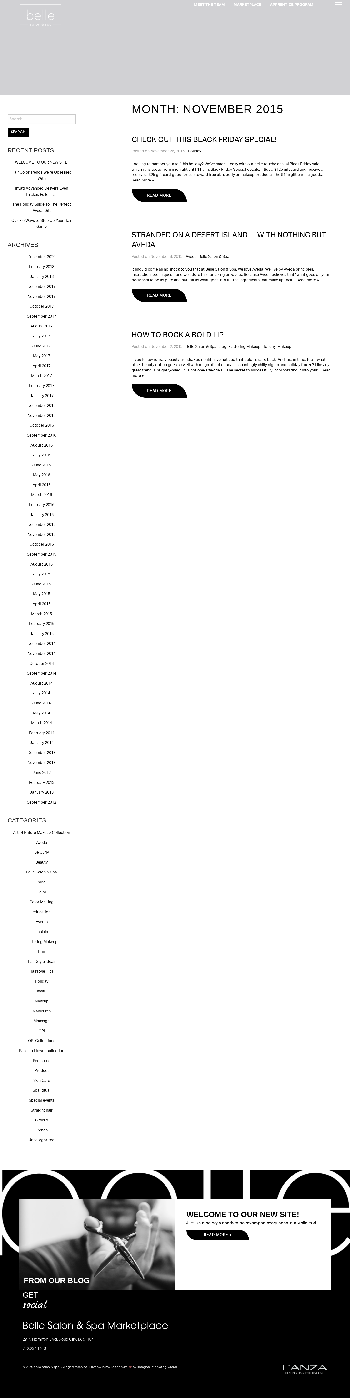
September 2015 (41, 554)
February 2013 (41, 782)
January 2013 (42, 792)
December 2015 (41, 524)
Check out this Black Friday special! (204, 140)
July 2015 (41, 574)
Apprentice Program (291, 5)
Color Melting (42, 902)
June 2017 (41, 346)
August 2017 (41, 326)
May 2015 (41, 594)
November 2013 (41, 763)
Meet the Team (209, 5)
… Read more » (305, 280)
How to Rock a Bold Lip (178, 335)
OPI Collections (41, 1041)
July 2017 (41, 336)
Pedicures (41, 1061)
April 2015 (41, 604)
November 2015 (41, 535)
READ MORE (159, 195)
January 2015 (42, 634)
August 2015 (41, 564)
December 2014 (41, 643)
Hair (41, 952)
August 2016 (41, 445)
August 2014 (41, 683)
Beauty (41, 862)
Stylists (41, 1120)
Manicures (41, 1011)
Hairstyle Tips (42, 971)
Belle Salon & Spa (41, 872)
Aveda (41, 843)
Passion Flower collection (41, 1051)
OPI (42, 1031)
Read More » (217, 1235)
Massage (42, 1021)
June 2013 (41, 772)
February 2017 (41, 386)
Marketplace (247, 5)
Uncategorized (42, 1140)
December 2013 (41, 753)
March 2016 (41, 495)
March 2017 (41, 376)
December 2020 (41, 257)
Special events (42, 1100)
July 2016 (41, 455)
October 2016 (42, 425)
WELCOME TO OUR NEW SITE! (41, 162)
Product (42, 1071)
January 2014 (42, 743)
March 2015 (41, 614)
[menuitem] (209, 4)
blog (42, 882)
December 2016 (41, 406)
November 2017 (41, 297)
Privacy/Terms (99, 1367)
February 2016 (41, 505)
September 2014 (41, 673)
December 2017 (41, 287)
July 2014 (41, 693)
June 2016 (41, 465)
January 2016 (42, 515)
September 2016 (41, 435)
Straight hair (42, 1110)
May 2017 (41, 356)
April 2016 (41, 485)
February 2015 (41, 624)
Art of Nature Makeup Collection (41, 833)
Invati (41, 991)
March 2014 (41, 723)
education (41, 912)
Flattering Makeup (41, 942)
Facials (41, 932)
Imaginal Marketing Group (157, 1367)
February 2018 (41, 267)
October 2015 (42, 544)
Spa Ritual (41, 1090)
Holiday (41, 981)
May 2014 (41, 713)
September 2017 (41, 316)
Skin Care (41, 1081)
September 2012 (41, 802)
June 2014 (41, 703)
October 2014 (42, 663)
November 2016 (41, 416)
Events (42, 922)
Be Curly (41, 852)
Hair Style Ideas (41, 962)
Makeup (42, 1001)
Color (41, 892)
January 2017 (42, 396)
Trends (42, 1130)
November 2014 (41, 653)
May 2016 (41, 475)
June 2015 (41, 584)
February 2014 (41, 733)
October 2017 (42, 306)
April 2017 (41, 366)
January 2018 (42, 277)
